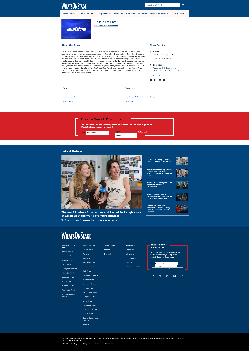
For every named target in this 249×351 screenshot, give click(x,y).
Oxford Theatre (88, 314)
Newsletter (130, 14)
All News (86, 325)
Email (83, 133)
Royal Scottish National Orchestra (136, 97)
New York (107, 254)
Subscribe (142, 132)
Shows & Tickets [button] (69, 14)
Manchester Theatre (68, 290)
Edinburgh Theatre (68, 277)
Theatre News (88, 250)
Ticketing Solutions (133, 267)
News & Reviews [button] (87, 14)
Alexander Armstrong (70, 97)
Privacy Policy (99, 344)
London (107, 250)
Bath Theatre (66, 264)
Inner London (112, 26)
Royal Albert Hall (159, 68)
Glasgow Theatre (67, 260)
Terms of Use (109, 344)
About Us (129, 262)
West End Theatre (89, 262)
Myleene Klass (68, 101)
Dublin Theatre (66, 256)
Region (117, 132)
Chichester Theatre (68, 273)
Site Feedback (131, 258)
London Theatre (67, 252)
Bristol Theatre (88, 280)
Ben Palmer (128, 101)
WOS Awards (143, 14)
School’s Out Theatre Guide (160, 14)
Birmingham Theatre (69, 269)
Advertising (130, 254)
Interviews (87, 258)
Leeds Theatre (66, 281)
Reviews (86, 254)
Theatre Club (118, 14)
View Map (156, 75)
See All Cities (66, 301)
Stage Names (130, 250)
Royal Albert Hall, (100, 26)
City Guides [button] (103, 14)
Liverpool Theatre (67, 286)
